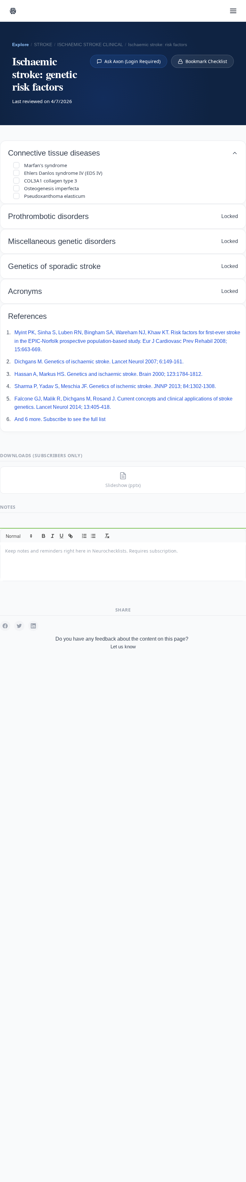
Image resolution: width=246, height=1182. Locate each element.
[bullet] (93, 536)
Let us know (123, 646)
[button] (18, 536)
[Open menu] (233, 10)
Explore (20, 44)
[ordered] (84, 536)
